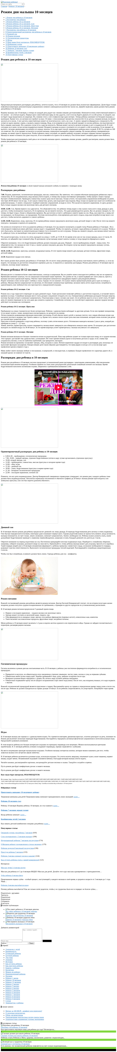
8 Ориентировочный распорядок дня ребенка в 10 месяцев (28, 32)
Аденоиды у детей (12, 949)
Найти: (3, 943)
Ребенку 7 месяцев (12, 995)
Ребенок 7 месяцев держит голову (15, 810)
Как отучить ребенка (13, 964)
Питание (8, 976)
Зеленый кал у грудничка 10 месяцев (15, 1044)
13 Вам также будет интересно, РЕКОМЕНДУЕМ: (25, 42)
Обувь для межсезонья (14, 1015)
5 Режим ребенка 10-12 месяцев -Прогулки (22, 26)
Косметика (9, 970)
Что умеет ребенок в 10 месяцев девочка (21, 911)
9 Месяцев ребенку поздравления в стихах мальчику (21, 844)
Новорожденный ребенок (15, 974)
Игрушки (9, 962)
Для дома (9, 958)
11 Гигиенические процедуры (17, 38)
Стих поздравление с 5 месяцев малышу (16, 837)
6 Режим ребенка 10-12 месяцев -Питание (21, 28)
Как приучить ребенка (14, 966)
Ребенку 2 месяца (12, 984)
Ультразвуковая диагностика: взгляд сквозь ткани (24, 1017)
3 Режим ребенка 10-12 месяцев (17, 22)
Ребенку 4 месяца (12, 988)
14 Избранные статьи (13, 44)
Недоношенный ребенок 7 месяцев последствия (19, 840)
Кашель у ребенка (12, 968)
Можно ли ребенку (12, 972)
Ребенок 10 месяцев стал (11, 801)
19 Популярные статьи (14, 55)
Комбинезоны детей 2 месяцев (13, 819)
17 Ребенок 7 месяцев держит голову (19, 50)
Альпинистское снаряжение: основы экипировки (24, 1019)
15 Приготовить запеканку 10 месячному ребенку (24, 46)
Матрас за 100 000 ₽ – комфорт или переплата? (23, 1011)
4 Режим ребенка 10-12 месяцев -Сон (19, 24)
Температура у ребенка (14, 1003)
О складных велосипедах (15, 1013)
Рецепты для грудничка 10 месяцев (19, 915)
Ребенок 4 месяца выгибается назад (15, 885)
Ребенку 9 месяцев (12, 999)
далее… (76, 797)
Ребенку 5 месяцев (12, 990)
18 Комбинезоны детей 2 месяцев (18, 53)
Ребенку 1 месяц (11, 978)
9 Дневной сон (11, 34)
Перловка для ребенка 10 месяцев (14, 1027)
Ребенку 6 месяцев (12, 993)
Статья (8, 1001)
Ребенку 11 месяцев (13, 982)
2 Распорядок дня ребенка (15, 20)
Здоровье (9, 960)
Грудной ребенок (12, 955)
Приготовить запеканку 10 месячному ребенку (20, 792)
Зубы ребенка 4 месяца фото (12, 875)
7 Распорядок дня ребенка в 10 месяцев (20, 30)
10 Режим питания (12, 36)
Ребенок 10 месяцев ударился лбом (19, 920)
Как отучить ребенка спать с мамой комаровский (20, 860)
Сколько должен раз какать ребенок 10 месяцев (19, 1036)
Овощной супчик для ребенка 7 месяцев (16, 833)
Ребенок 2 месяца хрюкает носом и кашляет (18, 856)
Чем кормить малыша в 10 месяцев (19, 924)
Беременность (10, 951)
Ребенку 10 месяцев (13, 980)
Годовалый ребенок (13, 953)
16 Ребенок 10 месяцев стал (16, 48)
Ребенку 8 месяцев (12, 997)
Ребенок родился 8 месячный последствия (17, 848)
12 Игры (8, 40)
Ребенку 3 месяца (12, 986)
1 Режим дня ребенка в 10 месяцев (18, 18)
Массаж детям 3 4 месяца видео (13, 868)
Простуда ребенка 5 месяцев (12, 852)
